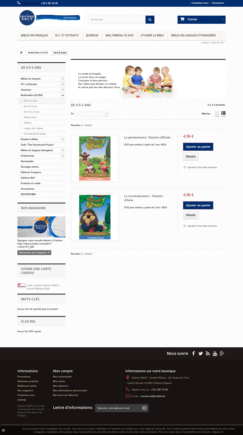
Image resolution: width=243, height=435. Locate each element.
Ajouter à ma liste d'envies (202, 167)
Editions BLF (28, 177)
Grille (217, 116)
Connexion (218, 3)
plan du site (218, 42)
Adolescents (30, 117)
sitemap (21, 399)
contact (205, 42)
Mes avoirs (59, 381)
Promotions (23, 376)
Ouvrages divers (30, 166)
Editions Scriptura (31, 172)
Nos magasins (33, 208)
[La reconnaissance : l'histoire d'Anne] (95, 217)
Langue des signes (33, 128)
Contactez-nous (199, 3)
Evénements (27, 155)
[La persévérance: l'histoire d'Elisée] (95, 158)
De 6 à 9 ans (30, 106)
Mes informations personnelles (70, 390)
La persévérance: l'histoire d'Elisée (147, 137)
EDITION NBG (28, 194)
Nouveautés (27, 161)
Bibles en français (34, 35)
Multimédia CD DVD (120, 35)
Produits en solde (30, 183)
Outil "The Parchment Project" (37, 144)
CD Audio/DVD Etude (34, 133)
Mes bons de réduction (65, 395)
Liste (223, 116)
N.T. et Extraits (67, 35)
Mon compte (63, 371)
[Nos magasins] (41, 227)
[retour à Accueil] (21, 53)
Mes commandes (62, 376)
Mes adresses (60, 386)
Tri (72, 113)
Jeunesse (92, 35)
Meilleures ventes (27, 386)
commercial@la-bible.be (152, 396)
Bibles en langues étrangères (193, 35)
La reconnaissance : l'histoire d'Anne (143, 198)
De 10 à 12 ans (31, 111)
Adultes (27, 122)
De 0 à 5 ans (30, 100)
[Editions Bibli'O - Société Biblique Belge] (50, 17)
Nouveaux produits (27, 381)
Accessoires (27, 188)
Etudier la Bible (152, 35)
